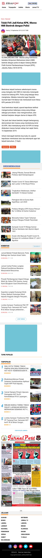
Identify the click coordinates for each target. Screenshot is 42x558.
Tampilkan (36, 246)
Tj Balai (24, 537)
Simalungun (25, 534)
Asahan (3, 517)
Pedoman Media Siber (24, 552)
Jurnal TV (35, 7)
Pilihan (13, 147)
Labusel (24, 523)
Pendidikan (5, 531)
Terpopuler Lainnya (21, 430)
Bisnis (28, 7)
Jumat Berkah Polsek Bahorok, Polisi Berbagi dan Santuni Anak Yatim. (15, 254)
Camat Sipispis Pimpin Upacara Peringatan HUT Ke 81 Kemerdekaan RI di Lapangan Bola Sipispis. (16, 394)
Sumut (3, 537)
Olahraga (24, 529)
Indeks (21, 7)
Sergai (3, 534)
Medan (23, 526)
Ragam (23, 531)
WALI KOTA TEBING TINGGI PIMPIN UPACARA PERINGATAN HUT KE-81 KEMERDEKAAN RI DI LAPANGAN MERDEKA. (16, 368)
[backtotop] (21, 512)
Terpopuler (12, 7)
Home (4, 7)
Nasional (7, 19)
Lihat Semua (21, 319)
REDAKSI (14, 552)
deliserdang (5, 540)
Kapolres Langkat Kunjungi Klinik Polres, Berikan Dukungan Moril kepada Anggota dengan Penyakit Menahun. (14, 294)
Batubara (24, 517)
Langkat (4, 526)
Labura (3, 523)
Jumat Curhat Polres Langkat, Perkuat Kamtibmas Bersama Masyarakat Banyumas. (12, 268)
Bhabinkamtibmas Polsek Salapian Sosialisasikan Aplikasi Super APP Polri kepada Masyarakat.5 (16, 381)
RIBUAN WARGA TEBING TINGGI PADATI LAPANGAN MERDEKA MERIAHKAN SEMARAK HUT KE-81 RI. (16, 407)
